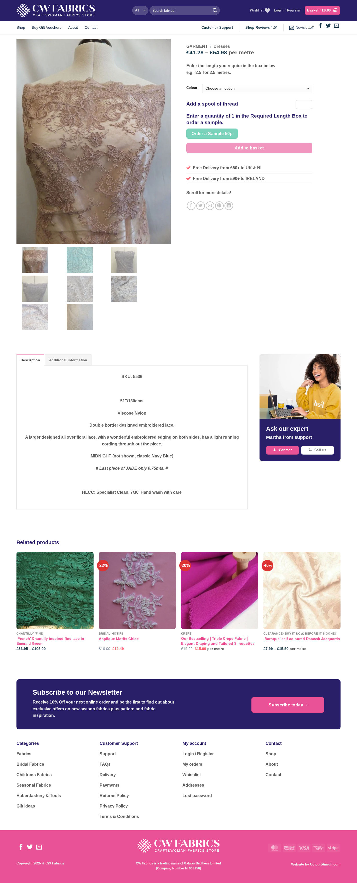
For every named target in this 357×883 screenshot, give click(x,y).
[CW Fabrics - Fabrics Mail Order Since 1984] (55, 10)
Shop (20, 27)
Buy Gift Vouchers (46, 27)
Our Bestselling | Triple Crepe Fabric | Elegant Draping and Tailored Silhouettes (218, 641)
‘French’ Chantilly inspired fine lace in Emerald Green (50, 641)
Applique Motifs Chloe (119, 639)
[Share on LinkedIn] (228, 205)
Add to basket (249, 148)
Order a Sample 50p (212, 133)
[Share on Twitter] (200, 205)
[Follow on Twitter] (328, 26)
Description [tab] (30, 360)
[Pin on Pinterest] (219, 205)
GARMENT (197, 46)
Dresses (222, 46)
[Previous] (17, 606)
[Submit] (214, 10)
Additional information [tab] (68, 360)
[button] (322, 10)
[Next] (340, 606)
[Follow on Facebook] (320, 26)
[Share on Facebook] (191, 205)
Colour (191, 88)
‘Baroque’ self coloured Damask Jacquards (301, 639)
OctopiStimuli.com (325, 864)
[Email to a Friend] (210, 205)
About (73, 27)
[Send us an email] (336, 26)
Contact (91, 27)
